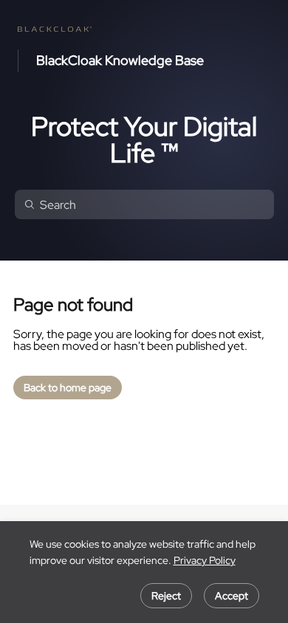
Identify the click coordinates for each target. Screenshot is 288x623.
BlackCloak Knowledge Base (120, 60)
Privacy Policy (205, 560)
